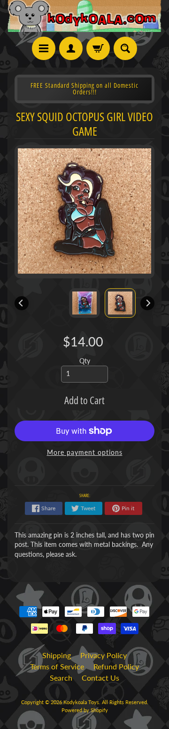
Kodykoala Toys (81, 702)
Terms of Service (57, 666)
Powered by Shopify (84, 710)
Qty (84, 361)
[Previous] (22, 303)
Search (61, 677)
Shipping (56, 655)
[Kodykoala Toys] (84, 16)
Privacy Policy (103, 655)
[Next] (147, 303)
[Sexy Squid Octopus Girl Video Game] (120, 303)
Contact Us (100, 677)
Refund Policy (116, 666)
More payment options (85, 452)
